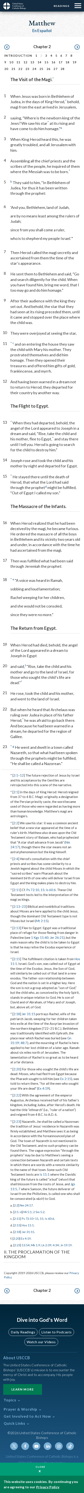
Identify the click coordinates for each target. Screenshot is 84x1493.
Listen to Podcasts (56, 1332)
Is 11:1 (45, 1174)
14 (39, 62)
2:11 (16, 890)
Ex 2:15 (65, 1079)
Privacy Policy (47, 1487)
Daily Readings (23, 1332)
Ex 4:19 (43, 1088)
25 (41, 69)
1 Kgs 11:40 (39, 937)
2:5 (16, 1212)
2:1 (15, 775)
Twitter (14, 1446)
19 (75, 62)
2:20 (16, 1069)
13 (32, 62)
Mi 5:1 (27, 1212)
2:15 (16, 959)
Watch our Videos (41, 1342)
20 (6, 69)
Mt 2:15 (41, 921)
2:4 (15, 859)
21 (13, 69)
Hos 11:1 (28, 1225)
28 (63, 69)
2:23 (16, 1121)
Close (40, 1466)
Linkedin (47, 1446)
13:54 (26, 1245)
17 (61, 62)
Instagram (59, 1446)
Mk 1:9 (35, 1245)
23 (27, 69)
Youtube (36, 1446)
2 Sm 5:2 (39, 1212)
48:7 (23, 1043)
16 (53, 62)
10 (11, 62)
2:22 (16, 1095)
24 (34, 69)
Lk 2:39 (46, 1245)
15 (46, 62)
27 (55, 69)
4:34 (56, 1245)
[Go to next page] (77, 47)
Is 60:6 (51, 890)
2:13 (16, 906)
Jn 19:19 (66, 1245)
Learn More (22, 1389)
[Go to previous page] (6, 47)
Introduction (18, 55)
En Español (42, 30)
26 (49, 69)
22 (20, 69)
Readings (61, 5)
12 (25, 62)
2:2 (15, 823)
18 (67, 62)
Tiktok (70, 1446)
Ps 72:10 (32, 890)
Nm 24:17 (26, 1205)
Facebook (25, 1446)
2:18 (16, 1014)
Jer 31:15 (28, 1014)
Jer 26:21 (57, 937)
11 (18, 62)
